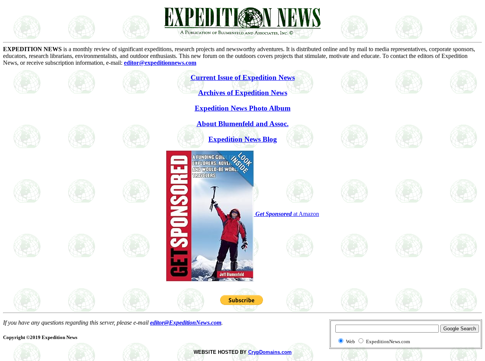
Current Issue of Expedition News (243, 77)
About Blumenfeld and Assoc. (243, 124)
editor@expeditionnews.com (160, 62)
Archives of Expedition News (242, 93)
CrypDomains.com (270, 352)
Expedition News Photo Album (243, 108)
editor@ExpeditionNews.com (185, 322)
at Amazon (287, 214)
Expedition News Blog (242, 139)
